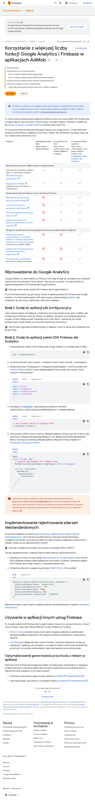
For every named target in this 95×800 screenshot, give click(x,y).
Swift (53, 568)
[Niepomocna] (88, 41)
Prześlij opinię (81, 48)
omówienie (59, 676)
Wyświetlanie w (15, 184)
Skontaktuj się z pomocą (73, 727)
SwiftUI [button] (15, 379)
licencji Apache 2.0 (34, 704)
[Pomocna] (84, 41)
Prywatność (16, 788)
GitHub (6, 743)
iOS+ (12, 93)
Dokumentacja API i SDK (12, 731)
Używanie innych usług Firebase (18, 259)
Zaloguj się (87, 3)
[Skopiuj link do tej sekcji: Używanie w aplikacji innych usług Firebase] (84, 617)
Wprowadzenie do (58, 558)
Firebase (8, 41)
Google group (69, 735)
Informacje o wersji (71, 739)
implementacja (74, 676)
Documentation (12, 10)
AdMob (29, 10)
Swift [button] (25, 379)
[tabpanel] (50, 392)
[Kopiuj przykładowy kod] (88, 352)
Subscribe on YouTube (42, 742)
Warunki (6, 788)
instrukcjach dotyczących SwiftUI (25, 442)
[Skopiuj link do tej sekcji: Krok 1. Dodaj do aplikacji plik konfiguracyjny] (73, 308)
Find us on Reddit (40, 734)
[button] (47, 289)
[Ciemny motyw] (84, 352)
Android (24, 93)
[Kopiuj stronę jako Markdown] (56, 60)
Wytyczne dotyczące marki (75, 743)
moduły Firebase (17, 369)
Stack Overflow (70, 731)
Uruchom (41, 41)
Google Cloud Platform (12, 774)
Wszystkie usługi (9, 778)
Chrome (6, 766)
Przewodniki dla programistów (15, 727)
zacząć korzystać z (24, 125)
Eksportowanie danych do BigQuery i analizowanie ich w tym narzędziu (19, 223)
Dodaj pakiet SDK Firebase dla (78, 158)
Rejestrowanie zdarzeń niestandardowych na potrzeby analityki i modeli (18, 237)
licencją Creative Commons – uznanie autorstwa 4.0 (65, 702)
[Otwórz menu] (3, 3)
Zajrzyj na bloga (40, 730)
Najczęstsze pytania (72, 747)
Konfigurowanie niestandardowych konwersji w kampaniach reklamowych (19, 252)
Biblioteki (6, 739)
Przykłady (7, 735)
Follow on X (38, 738)
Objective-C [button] (36, 379)
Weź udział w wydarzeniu (44, 746)
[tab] (15, 379)
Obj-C (59, 568)
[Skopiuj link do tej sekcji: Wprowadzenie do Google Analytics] (71, 272)
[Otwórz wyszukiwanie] (55, 2)
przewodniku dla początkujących (54, 112)
